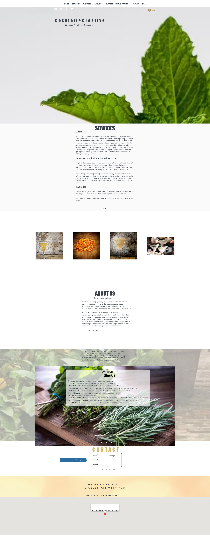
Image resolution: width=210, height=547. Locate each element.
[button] (73, 460)
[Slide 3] (101, 442)
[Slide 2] (98, 442)
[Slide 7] (111, 442)
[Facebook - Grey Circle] (66, 9)
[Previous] (38, 406)
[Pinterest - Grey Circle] (71, 9)
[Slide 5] (106, 442)
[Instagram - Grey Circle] (55, 9)
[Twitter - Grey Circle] (61, 9)
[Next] (172, 406)
